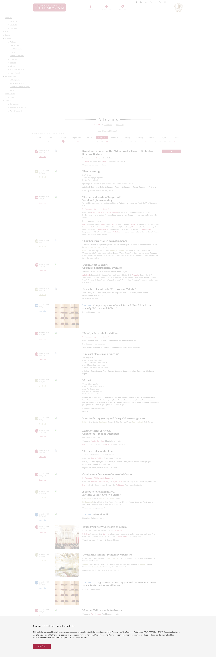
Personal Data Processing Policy (100, 635)
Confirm (42, 646)
